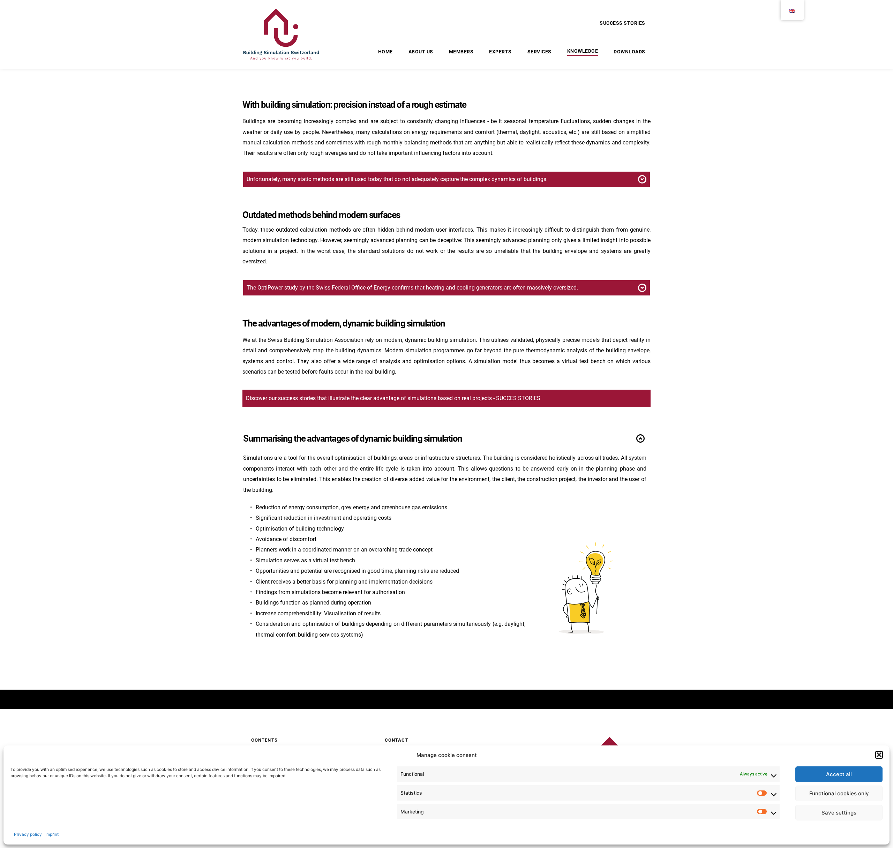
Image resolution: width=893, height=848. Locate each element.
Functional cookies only (839, 793)
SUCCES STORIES (518, 398)
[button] (879, 754)
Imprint (52, 834)
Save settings (838, 812)
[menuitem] (622, 23)
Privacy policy (28, 834)
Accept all (839, 774)
